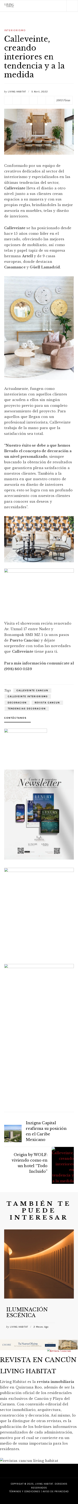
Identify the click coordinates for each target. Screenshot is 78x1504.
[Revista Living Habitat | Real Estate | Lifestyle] (9, 6)
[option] (39, 1260)
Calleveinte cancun (32, 690)
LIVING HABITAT (17, 91)
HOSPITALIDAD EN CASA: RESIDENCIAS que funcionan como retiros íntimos (35, 1266)
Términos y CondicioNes (24, 1451)
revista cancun (47, 702)
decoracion (17, 702)
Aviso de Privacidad (56, 1451)
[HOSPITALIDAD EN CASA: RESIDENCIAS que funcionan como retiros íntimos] (39, 1237)
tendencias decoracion (27, 708)
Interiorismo (15, 30)
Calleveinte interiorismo (28, 696)
